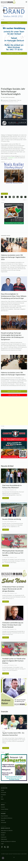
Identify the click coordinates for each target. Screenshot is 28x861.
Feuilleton (3, 794)
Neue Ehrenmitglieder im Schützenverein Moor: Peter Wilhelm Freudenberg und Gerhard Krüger (13, 296)
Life (2, 797)
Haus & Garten (4, 816)
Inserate (3, 807)
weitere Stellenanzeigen (13, 395)
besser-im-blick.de (5, 828)
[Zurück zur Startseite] (8, 2)
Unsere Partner (4, 809)
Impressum (3, 837)
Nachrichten (4, 788)
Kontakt (3, 835)
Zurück (3, 199)
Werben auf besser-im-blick (13, 22)
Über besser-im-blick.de (6, 830)
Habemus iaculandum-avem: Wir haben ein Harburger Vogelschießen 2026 (13, 257)
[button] (26, 2)
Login (2, 843)
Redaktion (3, 832)
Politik (2, 790)
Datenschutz (4, 839)
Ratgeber (3, 813)
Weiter (24, 199)
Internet (3, 820)
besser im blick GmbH (22, 853)
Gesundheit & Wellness (6, 818)
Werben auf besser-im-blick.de (8, 841)
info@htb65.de (11, 157)
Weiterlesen (12, 748)
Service (3, 804)
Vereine (3, 193)
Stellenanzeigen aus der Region (13, 53)
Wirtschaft (3, 792)
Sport (2, 799)
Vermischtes (12, 97)
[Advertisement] (14, 70)
